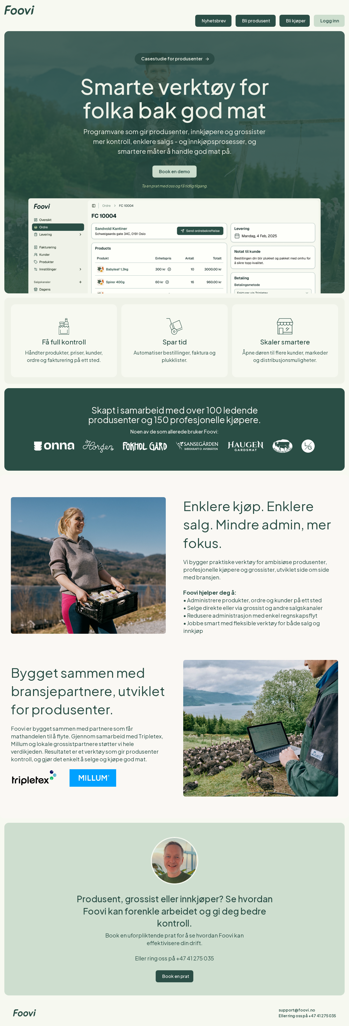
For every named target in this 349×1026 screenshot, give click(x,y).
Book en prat (175, 976)
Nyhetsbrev (214, 20)
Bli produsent (256, 20)
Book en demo (174, 171)
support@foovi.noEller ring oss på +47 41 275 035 (307, 1012)
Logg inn (329, 20)
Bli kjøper (296, 20)
